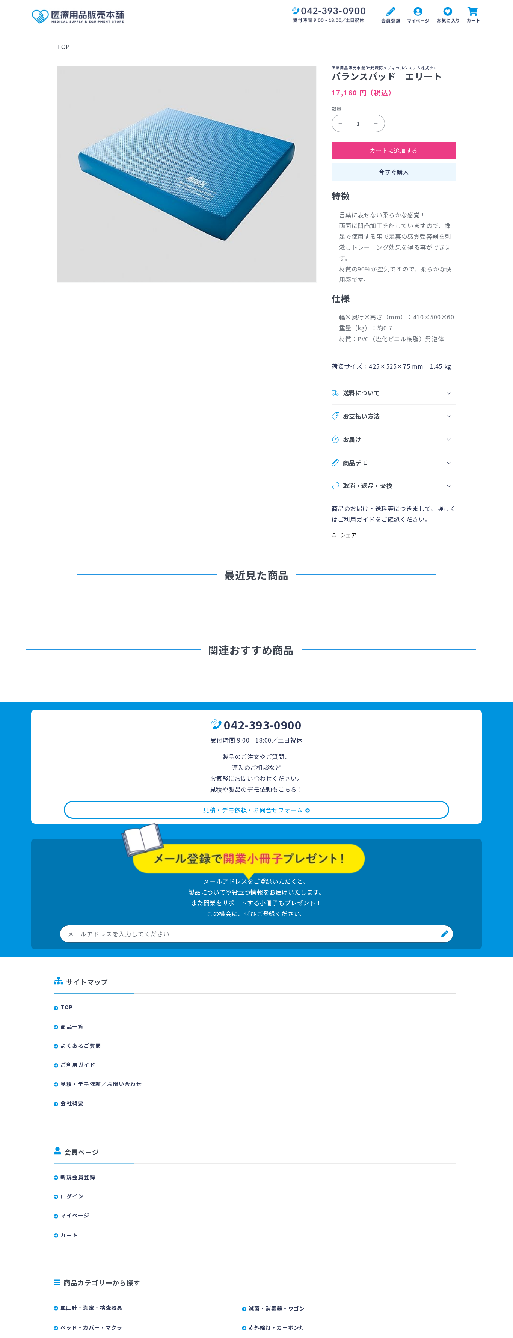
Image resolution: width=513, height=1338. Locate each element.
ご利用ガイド (77, 1064)
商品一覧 (72, 1026)
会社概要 (72, 1103)
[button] (394, 392)
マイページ (75, 1215)
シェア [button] (348, 535)
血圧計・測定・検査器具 (91, 1307)
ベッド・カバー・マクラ (91, 1327)
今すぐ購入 (394, 172)
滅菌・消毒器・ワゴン (277, 1308)
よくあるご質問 (80, 1045)
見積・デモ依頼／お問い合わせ (101, 1084)
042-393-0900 (263, 724)
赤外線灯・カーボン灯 (277, 1327)
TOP (63, 46)
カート (69, 1235)
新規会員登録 (77, 1177)
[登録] (444, 934)
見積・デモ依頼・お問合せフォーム (253, 809)
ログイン (72, 1196)
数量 (337, 108)
